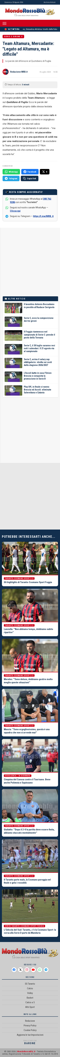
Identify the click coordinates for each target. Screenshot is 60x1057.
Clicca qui (15, 211)
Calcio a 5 (30, 1002)
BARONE (30, 1043)
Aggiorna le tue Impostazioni (30, 1034)
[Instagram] (26, 969)
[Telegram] (46, 969)
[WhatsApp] (39, 969)
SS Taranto (30, 983)
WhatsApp (13, 172)
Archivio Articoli (50, 2)
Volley (30, 993)
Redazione (30, 1020)
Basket (30, 997)
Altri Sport (30, 1007)
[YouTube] (33, 969)
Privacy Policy (30, 1025)
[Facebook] (14, 969)
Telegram (13, 178)
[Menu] (4, 23)
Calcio (30, 988)
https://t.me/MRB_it (43, 216)
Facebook (32, 172)
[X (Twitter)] (20, 969)
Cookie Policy (30, 1030)
